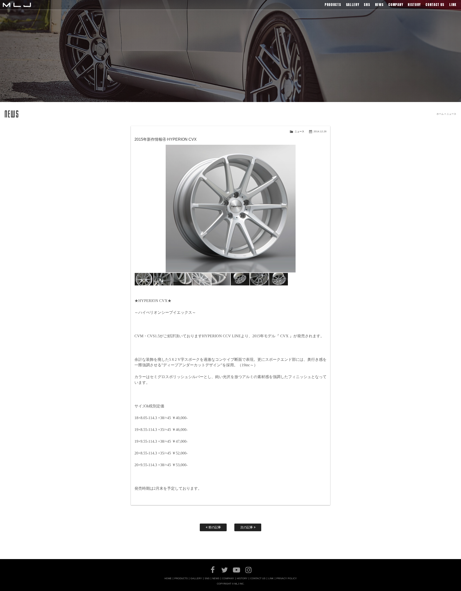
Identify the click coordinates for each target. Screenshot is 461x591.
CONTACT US (258, 578)
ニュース (299, 131)
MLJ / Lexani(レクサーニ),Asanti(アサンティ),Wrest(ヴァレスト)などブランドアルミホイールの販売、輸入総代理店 (17, 5)
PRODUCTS (181, 578)
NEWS (215, 578)
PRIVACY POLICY (286, 578)
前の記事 (214, 527)
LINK (271, 578)
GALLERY (196, 578)
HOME (168, 578)
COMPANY (228, 578)
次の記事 (247, 527)
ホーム (440, 114)
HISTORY (242, 578)
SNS (207, 578)
